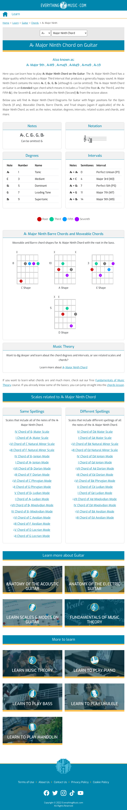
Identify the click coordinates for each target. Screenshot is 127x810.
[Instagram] (63, 793)
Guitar (25, 23)
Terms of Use (26, 782)
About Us (44, 782)
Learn (15, 23)
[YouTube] (80, 793)
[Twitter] (55, 793)
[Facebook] (46, 793)
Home (6, 23)
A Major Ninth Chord (74, 367)
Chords (35, 23)
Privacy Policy (80, 782)
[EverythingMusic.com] (63, 5)
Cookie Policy (101, 782)
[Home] (6, 14)
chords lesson (115, 385)
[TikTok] (72, 793)
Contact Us (60, 782)
